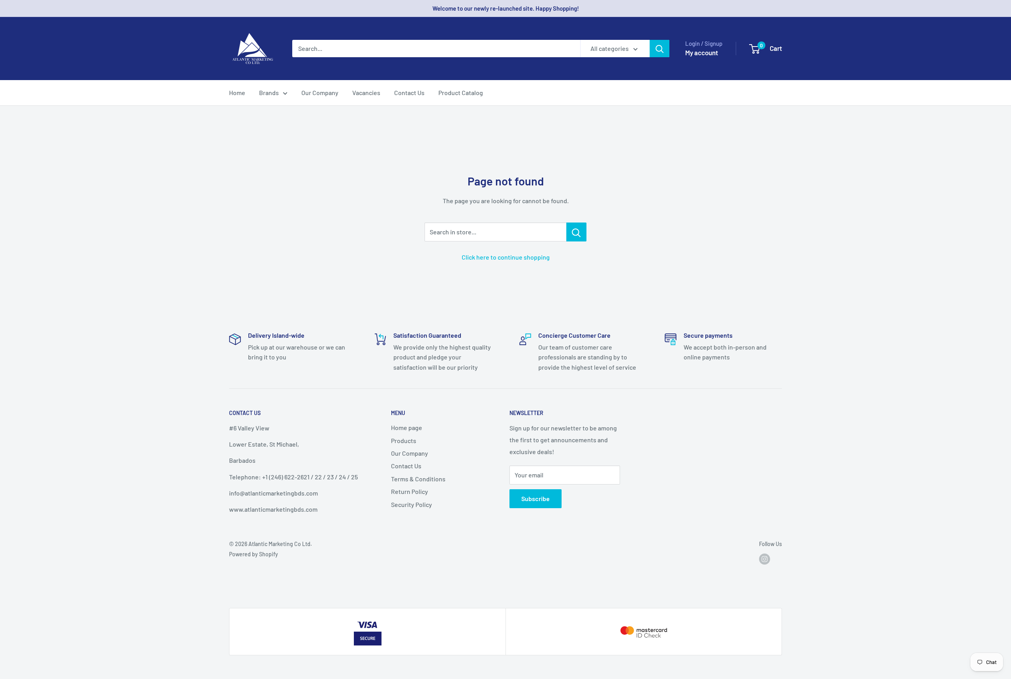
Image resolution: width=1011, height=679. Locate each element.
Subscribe (535, 498)
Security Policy (411, 504)
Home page (406, 427)
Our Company (319, 92)
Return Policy (409, 491)
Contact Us (409, 92)
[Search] (659, 48)
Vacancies (366, 92)
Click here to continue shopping (506, 257)
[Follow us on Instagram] (764, 559)
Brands (269, 92)
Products (403, 440)
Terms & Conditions (418, 479)
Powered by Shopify (253, 554)
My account (701, 52)
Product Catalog (460, 92)
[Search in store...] (576, 232)
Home (237, 92)
